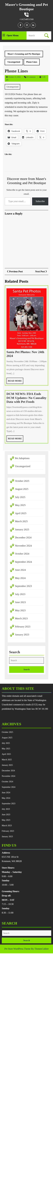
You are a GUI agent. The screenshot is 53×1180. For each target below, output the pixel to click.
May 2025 (20, 505)
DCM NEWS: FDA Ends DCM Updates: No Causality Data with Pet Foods (26, 398)
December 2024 (23, 537)
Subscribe (40, 201)
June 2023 (20, 602)
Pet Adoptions (22, 458)
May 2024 (20, 578)
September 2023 (23, 586)
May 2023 (20, 610)
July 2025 (20, 497)
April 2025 (20, 513)
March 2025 (21, 521)
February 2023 (22, 626)
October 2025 (22, 481)
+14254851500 (26, 19)
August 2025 (21, 489)
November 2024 (23, 545)
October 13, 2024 (14, 77)
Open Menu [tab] (13, 35)
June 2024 (20, 569)
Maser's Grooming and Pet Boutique (24, 54)
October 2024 (22, 553)
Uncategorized (14, 62)
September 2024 (23, 561)
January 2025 (22, 529)
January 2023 (22, 634)
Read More (15, 381)
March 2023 (21, 618)
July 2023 (20, 594)
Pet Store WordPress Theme (17, 949)
